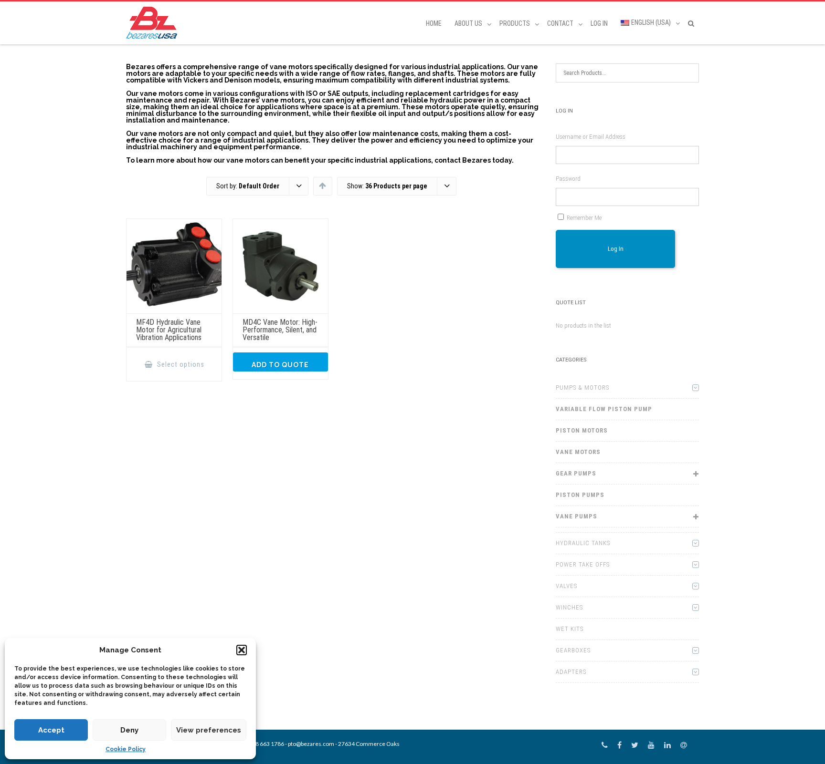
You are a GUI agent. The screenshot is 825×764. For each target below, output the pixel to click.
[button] (241, 650)
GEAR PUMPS (576, 473)
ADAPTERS (571, 671)
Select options (179, 364)
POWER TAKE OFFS (583, 564)
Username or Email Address (590, 136)
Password (568, 178)
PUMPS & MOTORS (582, 387)
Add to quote (280, 365)
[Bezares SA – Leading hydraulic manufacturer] (154, 22)
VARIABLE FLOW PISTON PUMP (604, 409)
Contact (560, 23)
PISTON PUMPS (580, 494)
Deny (129, 730)
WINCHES (569, 607)
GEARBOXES (573, 650)
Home (434, 23)
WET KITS (569, 628)
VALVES (566, 585)
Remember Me (584, 217)
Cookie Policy (126, 749)
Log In (599, 23)
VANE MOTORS (578, 451)
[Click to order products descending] (322, 185)
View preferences (208, 730)
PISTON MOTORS (582, 430)
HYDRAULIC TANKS (583, 543)
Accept (51, 730)
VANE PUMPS (576, 516)
